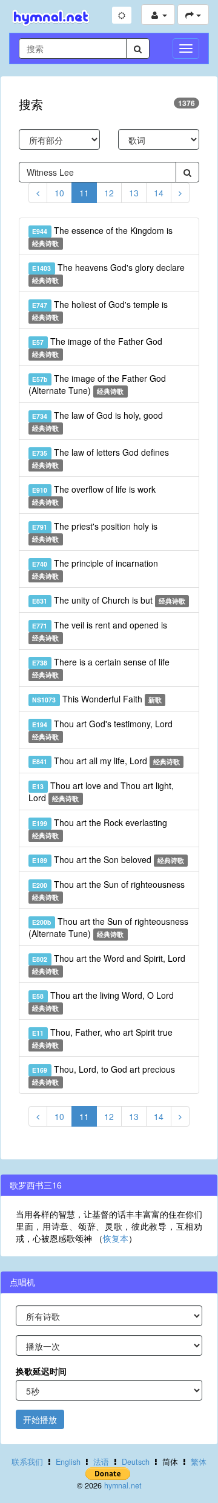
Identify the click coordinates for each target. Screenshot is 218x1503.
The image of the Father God (97, 347)
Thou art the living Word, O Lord (102, 1001)
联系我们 (27, 1461)
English (68, 1461)
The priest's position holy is (94, 532)
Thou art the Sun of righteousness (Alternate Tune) (108, 927)
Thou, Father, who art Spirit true (102, 1038)
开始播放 (40, 1419)
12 (109, 193)
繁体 (198, 1461)
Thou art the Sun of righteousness (108, 890)
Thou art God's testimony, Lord (102, 729)
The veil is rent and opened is (99, 630)
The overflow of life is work (93, 495)
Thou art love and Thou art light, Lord (101, 791)
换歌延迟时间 (41, 1371)
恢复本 (115, 1238)
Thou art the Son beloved (108, 859)
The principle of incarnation (94, 569)
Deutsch (136, 1461)
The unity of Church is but (108, 600)
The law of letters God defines (100, 458)
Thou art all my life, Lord (106, 761)
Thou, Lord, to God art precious (103, 1075)
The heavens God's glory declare (108, 273)
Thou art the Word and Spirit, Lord (108, 964)
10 (59, 193)
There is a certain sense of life (100, 667)
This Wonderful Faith (97, 699)
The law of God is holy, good (97, 421)
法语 (101, 1461)
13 (134, 193)
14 (159, 193)
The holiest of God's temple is (99, 310)
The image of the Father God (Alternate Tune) (97, 384)
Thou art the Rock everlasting (99, 828)
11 (84, 193)
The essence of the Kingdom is (102, 236)
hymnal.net (123, 1485)
